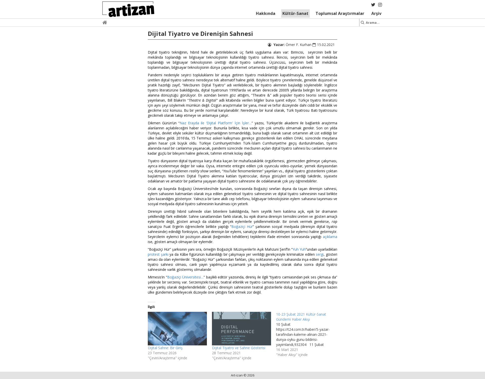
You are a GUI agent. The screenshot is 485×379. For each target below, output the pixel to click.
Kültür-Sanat (295, 13)
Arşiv (376, 13)
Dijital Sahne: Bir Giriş (165, 347)
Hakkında (265, 13)
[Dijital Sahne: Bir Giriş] (177, 329)
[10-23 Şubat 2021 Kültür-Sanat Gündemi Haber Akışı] (308, 334)
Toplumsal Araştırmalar (340, 13)
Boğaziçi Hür (242, 226)
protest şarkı (158, 254)
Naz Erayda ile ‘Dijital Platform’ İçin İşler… (215, 123)
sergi (320, 254)
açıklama (330, 236)
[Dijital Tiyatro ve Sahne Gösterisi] (241, 329)
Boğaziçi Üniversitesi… (185, 277)
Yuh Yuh (299, 249)
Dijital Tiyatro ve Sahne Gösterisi (238, 347)
